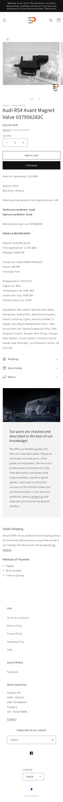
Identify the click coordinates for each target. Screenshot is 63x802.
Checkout (31, 165)
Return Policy (14, 625)
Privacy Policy (14, 633)
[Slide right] (39, 99)
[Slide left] (24, 99)
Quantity (7, 135)
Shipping (6, 130)
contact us (37, 496)
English (30, 776)
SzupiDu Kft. (34, 796)
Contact (11, 719)
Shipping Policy (15, 641)
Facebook (12, 671)
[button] (4, 20)
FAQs (9, 649)
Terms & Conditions (18, 617)
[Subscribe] (52, 740)
